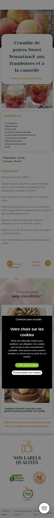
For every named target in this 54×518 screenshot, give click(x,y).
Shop (44, 508)
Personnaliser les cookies (27, 372)
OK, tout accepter (28, 365)
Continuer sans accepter (29, 319)
